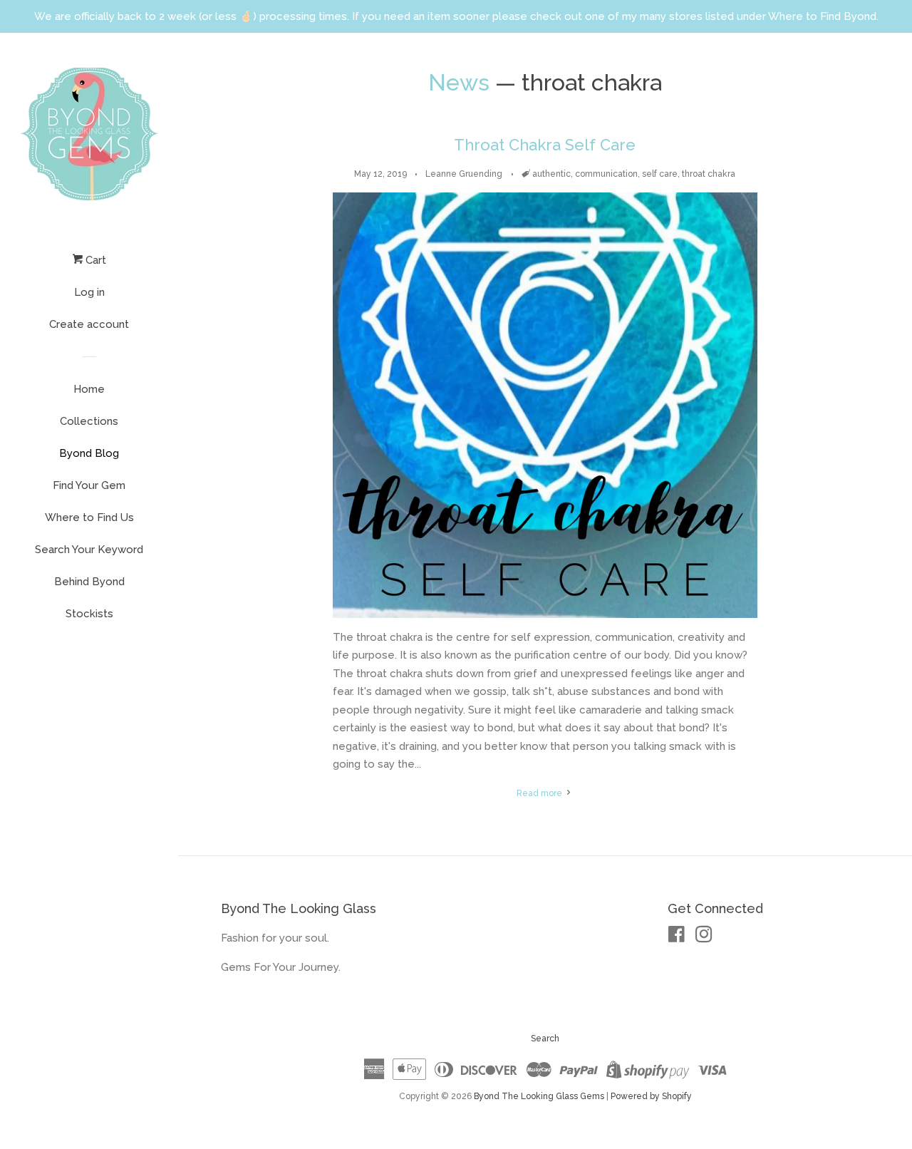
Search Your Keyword (89, 549)
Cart (94, 260)
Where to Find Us (89, 517)
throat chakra (708, 174)
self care (660, 174)
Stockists (89, 613)
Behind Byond (89, 581)
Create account (89, 324)
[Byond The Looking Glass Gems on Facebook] (676, 937)
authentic (551, 174)
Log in (89, 292)
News (458, 82)
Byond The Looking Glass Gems (539, 1096)
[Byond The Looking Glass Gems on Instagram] (703, 937)
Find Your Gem (89, 485)
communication (606, 174)
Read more (540, 793)
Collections (89, 421)
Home (89, 389)
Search (545, 1039)
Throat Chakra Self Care (545, 144)
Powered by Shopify (651, 1096)
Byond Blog (89, 453)
